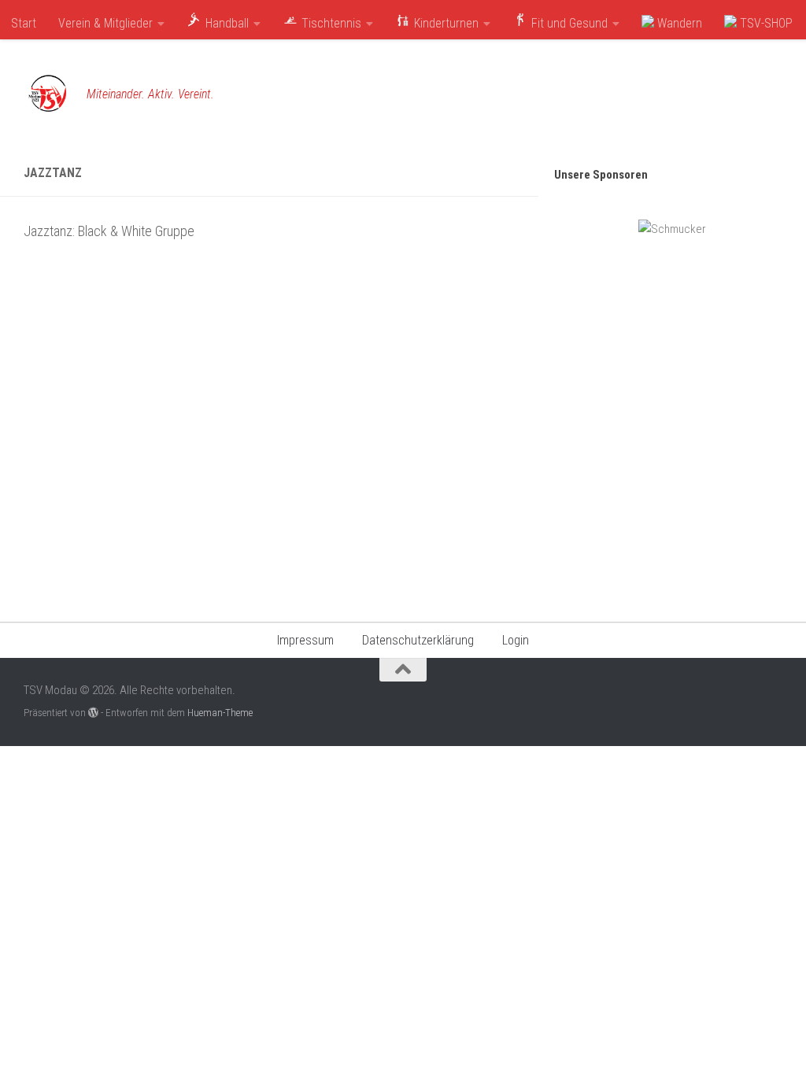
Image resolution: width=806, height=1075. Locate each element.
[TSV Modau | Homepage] (47, 94)
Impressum (305, 640)
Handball (225, 23)
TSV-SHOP (765, 23)
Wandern (678, 23)
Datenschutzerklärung (418, 640)
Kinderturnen (445, 23)
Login (515, 640)
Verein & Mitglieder (105, 23)
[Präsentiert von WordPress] (93, 712)
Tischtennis (329, 23)
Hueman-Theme (220, 713)
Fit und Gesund (568, 23)
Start (23, 23)
